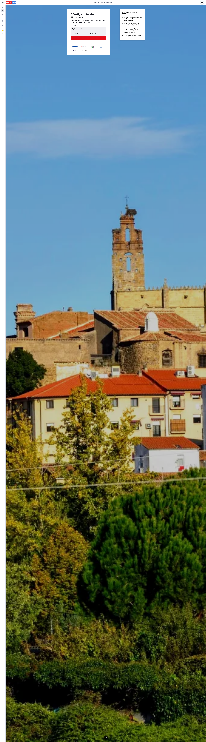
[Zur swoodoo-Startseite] (11, 2)
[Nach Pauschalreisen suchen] (3, 17)
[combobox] (77, 25)
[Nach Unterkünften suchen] (3, 10)
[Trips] (3, 25)
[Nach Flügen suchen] (3, 7)
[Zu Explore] (3, 21)
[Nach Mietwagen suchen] (3, 14)
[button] (3, 2)
